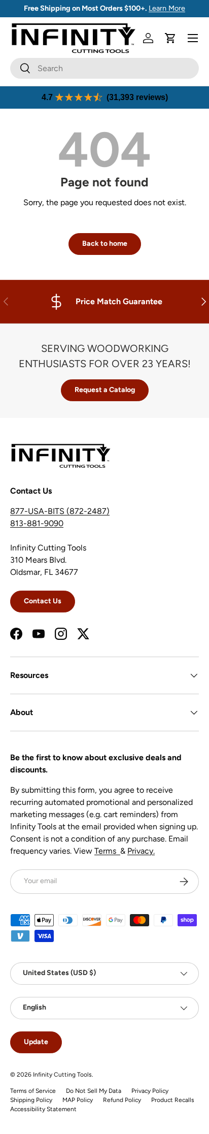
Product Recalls (172, 1100)
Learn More (167, 8)
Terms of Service (33, 1090)
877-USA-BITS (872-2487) (60, 511)
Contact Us (42, 601)
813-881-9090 (36, 523)
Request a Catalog (105, 389)
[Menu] (193, 38)
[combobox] (104, 68)
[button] (170, 38)
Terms (107, 851)
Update (36, 1042)
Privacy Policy (149, 1090)
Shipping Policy (31, 1100)
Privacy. (141, 851)
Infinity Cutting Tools (62, 1074)
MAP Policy (77, 1100)
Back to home (104, 243)
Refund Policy (122, 1100)
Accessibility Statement (43, 1109)
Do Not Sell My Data (93, 1090)
